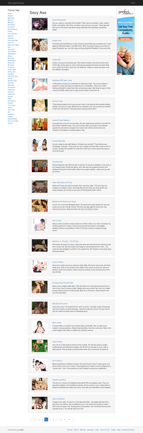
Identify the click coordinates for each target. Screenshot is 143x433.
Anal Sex (11, 58)
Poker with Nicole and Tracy (62, 182)
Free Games (12, 33)
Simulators (11, 101)
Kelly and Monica (59, 399)
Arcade (10, 16)
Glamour (11, 38)
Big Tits (10, 20)
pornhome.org (14, 430)
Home (133, 3)
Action (10, 13)
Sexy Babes (12, 51)
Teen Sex (11, 110)
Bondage (11, 65)
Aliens (10, 56)
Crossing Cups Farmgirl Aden (63, 283)
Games (10, 36)
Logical (10, 116)
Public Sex (11, 94)
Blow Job (11, 63)
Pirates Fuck (57, 40)
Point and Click (13, 121)
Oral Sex (11, 83)
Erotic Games (12, 29)
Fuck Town (12, 105)
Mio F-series (57, 322)
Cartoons (11, 67)
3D (9, 112)
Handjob (11, 74)
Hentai (10, 78)
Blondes (11, 22)
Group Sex (11, 72)
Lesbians (11, 114)
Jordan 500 (57, 59)
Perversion (11, 87)
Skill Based (12, 54)
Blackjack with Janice (60, 303)
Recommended (13, 45)
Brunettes (11, 25)
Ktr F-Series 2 (57, 361)
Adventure (11, 89)
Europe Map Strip (59, 141)
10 (69, 419)
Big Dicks (11, 18)
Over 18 (11, 42)
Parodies (11, 85)
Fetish (10, 31)
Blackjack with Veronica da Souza (64, 201)
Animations (12, 60)
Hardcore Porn (13, 76)
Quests (10, 96)
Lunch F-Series (58, 262)
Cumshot (11, 27)
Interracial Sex (13, 40)
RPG (9, 98)
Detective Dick (58, 162)
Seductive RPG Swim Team (62, 80)
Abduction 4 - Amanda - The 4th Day (65, 241)
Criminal (11, 92)
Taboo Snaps (57, 342)
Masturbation (12, 119)
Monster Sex (12, 81)
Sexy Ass (11, 49)
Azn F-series (57, 220)
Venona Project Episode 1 (62, 120)
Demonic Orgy (58, 101)
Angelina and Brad (59, 380)
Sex (9, 47)
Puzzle (10, 123)
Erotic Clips (12, 69)
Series (10, 107)
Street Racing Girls (59, 20)
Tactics (10, 103)
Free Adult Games (16, 2)
